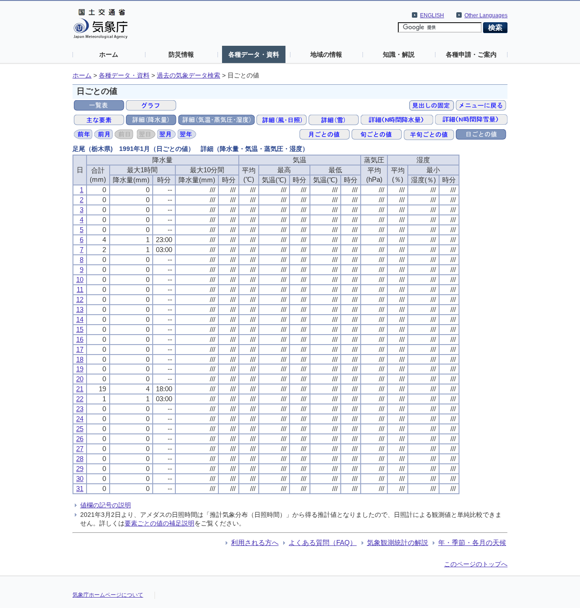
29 (79, 468)
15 (79, 329)
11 (80, 289)
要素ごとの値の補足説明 (159, 523)
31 (79, 488)
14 (79, 319)
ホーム (108, 54)
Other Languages (486, 15)
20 (79, 379)
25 (79, 429)
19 (79, 369)
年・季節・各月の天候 (472, 542)
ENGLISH (432, 15)
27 (79, 448)
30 (79, 478)
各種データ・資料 (253, 54)
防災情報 (181, 54)
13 (79, 309)
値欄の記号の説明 (105, 505)
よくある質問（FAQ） (323, 542)
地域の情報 (326, 54)
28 (79, 458)
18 (79, 359)
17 (79, 349)
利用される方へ (255, 542)
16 (79, 339)
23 (79, 409)
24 (79, 419)
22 (79, 399)
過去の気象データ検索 (188, 75)
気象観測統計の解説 (397, 542)
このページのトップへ (476, 564)
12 (79, 299)
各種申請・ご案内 (471, 54)
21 (79, 389)
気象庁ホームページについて (107, 595)
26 (79, 439)
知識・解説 (399, 54)
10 (79, 279)
